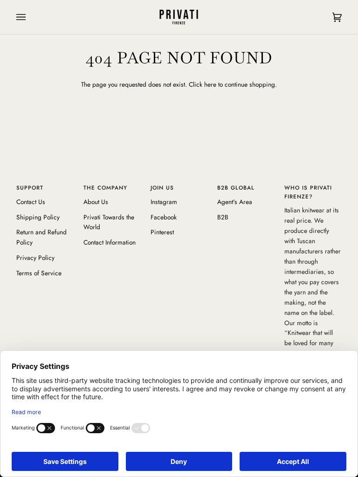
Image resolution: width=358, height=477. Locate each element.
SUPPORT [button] (29, 187)
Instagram (164, 201)
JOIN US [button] (162, 187)
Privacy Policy (35, 257)
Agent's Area (234, 201)
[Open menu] (30, 17)
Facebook (164, 217)
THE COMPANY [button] (105, 187)
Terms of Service (39, 273)
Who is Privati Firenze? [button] (308, 192)
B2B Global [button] (236, 187)
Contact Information (109, 242)
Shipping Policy (38, 217)
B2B (222, 217)
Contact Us (30, 201)
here (210, 84)
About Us (95, 201)
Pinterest (162, 232)
